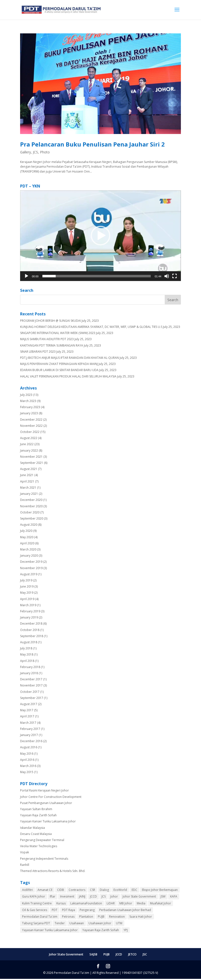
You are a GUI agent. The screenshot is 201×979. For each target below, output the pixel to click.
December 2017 (31, 679)
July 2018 (26, 648)
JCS (35, 152)
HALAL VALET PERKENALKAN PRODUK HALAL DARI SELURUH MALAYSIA (68, 376)
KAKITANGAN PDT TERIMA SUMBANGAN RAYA (51, 345)
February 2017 (30, 729)
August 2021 (28, 469)
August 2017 (28, 704)
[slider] (96, 276)
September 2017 (31, 698)
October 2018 (29, 630)
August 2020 (28, 525)
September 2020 (31, 518)
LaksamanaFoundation (86, 903)
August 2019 (28, 574)
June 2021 (27, 475)
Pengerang (87, 910)
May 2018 (26, 654)
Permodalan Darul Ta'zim (39, 916)
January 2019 (29, 617)
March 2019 (28, 605)
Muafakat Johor (160, 903)
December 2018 (31, 623)
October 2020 (29, 512)
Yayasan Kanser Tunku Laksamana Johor (48, 821)
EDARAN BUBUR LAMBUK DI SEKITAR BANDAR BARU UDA (59, 370)
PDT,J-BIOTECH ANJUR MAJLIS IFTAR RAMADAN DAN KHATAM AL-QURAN (69, 358)
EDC (134, 890)
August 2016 (28, 747)
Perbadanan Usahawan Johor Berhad (125, 910)
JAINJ (82, 896)
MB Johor (125, 903)
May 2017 (26, 710)
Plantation (86, 916)
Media (141, 903)
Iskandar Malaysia (32, 828)
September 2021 (31, 463)
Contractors (77, 890)
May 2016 (26, 753)
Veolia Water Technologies (38, 846)
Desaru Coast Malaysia (36, 834)
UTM (119, 923)
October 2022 (29, 432)
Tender (60, 923)
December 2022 (31, 419)
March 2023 (28, 401)
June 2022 (27, 444)
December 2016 (31, 741)
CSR (92, 890)
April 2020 (27, 543)
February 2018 (30, 667)
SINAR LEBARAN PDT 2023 (38, 351)
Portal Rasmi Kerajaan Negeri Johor (44, 790)
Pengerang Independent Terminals (44, 859)
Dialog (104, 890)
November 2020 (31, 506)
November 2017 (31, 685)
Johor (114, 896)
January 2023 (29, 413)
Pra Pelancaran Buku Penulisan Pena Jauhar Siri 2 (92, 144)
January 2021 (29, 494)
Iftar (52, 896)
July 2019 (26, 580)
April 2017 (27, 716)
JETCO (132, 954)
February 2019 (30, 611)
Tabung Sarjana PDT (36, 923)
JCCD (93, 896)
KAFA (173, 896)
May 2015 (26, 772)
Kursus (61, 903)
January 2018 (29, 673)
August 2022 (28, 438)
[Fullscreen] (174, 276)
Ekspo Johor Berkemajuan (160, 890)
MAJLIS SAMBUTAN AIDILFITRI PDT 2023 (47, 339)
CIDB (60, 890)
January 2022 (29, 450)
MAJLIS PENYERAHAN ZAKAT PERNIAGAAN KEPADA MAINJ (59, 364)
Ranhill (24, 865)
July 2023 (26, 395)
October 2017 (29, 692)
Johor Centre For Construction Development (50, 797)
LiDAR (111, 903)
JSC (145, 954)
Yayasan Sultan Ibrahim (36, 809)
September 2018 (31, 636)
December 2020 (31, 500)
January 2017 (29, 735)
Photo (45, 152)
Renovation (117, 916)
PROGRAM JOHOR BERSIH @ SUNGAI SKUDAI (50, 321)
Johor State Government (139, 896)
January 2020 (29, 555)
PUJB (101, 916)
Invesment (67, 896)
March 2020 (28, 549)
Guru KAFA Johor (33, 896)
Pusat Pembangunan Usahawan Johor (46, 803)
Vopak (24, 852)
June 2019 (27, 586)
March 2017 (28, 723)
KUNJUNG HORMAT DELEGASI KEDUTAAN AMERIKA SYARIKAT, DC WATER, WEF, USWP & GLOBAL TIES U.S (91, 327)
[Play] (26, 276)
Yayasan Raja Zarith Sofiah (38, 815)
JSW (163, 896)
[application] (100, 235)
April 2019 (27, 599)
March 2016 (28, 766)
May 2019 (26, 592)
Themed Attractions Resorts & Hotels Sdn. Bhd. (52, 871)
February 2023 (30, 407)
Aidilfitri (27, 890)
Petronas (68, 916)
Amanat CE (45, 890)
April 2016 (27, 760)
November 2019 (31, 568)
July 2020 (26, 531)
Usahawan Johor (99, 923)
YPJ (126, 930)
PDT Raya (68, 910)
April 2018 (27, 661)
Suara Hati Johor (140, 916)
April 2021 (27, 481)
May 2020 (26, 537)
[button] (100, 235)
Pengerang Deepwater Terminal (42, 840)
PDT (54, 910)
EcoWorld (120, 890)
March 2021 (28, 487)
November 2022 (31, 426)
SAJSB (93, 954)
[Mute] (166, 276)
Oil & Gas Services (34, 910)
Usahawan (76, 923)
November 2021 (31, 457)
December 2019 (31, 562)
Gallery (25, 152)
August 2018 (28, 642)
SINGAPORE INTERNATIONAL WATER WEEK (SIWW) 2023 (57, 333)
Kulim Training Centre (37, 903)
